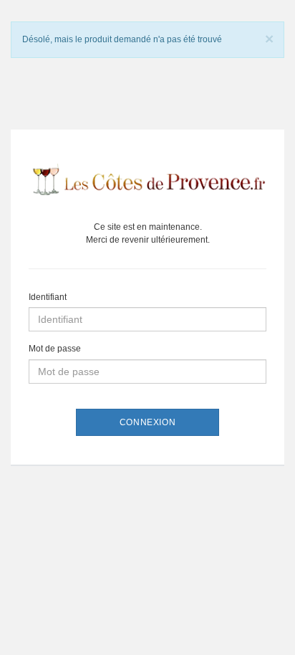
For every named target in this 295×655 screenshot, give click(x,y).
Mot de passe (55, 349)
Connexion (147, 422)
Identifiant (48, 297)
